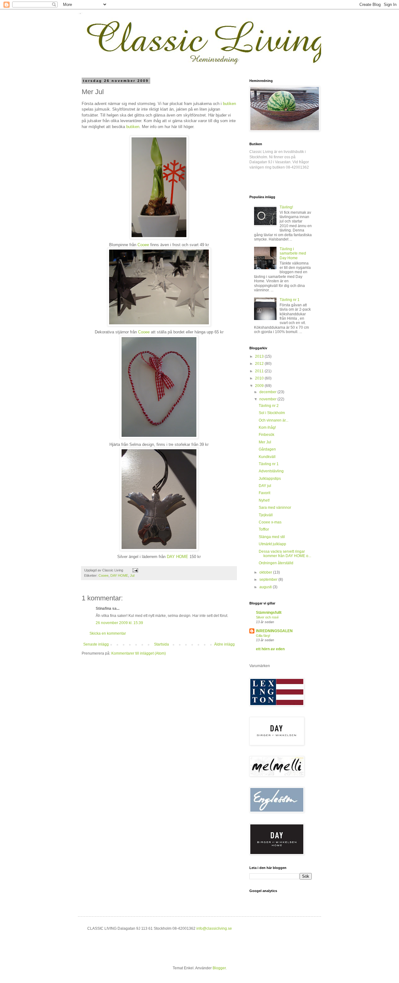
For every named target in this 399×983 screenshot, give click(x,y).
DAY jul (265, 486)
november (268, 399)
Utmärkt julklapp (272, 544)
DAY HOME (119, 575)
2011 (260, 371)
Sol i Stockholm (272, 413)
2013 (260, 356)
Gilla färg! (263, 635)
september (268, 579)
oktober (266, 572)
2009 (260, 386)
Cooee (103, 575)
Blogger (219, 968)
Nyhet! (264, 500)
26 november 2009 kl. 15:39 (119, 623)
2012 (260, 363)
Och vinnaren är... (273, 420)
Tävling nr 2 (269, 405)
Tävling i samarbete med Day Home (293, 253)
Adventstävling (271, 471)
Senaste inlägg (96, 644)
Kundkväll (267, 457)
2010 (260, 378)
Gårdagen (267, 449)
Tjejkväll (266, 515)
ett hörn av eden (270, 649)
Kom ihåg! (267, 427)
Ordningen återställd (276, 563)
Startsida (161, 644)
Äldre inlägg (224, 644)
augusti (266, 587)
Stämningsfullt (268, 612)
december (268, 392)
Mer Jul (265, 442)
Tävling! (286, 207)
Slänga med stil (272, 537)
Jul (132, 575)
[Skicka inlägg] (135, 570)
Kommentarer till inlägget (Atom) (138, 653)
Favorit (264, 493)
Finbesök (266, 434)
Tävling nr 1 (290, 300)
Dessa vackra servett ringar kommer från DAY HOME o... (285, 553)
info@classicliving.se (214, 928)
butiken (229, 103)
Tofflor (264, 529)
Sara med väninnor (275, 507)
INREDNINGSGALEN (274, 631)
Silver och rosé (267, 617)
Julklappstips (270, 478)
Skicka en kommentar (107, 633)
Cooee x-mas (270, 522)
